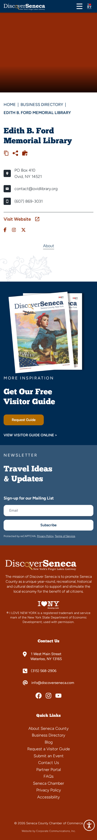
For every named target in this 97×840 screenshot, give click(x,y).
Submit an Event (49, 755)
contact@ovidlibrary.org (36, 188)
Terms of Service (65, 536)
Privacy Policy (45, 536)
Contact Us (48, 762)
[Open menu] (79, 6)
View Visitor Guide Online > (30, 435)
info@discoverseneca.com (52, 683)
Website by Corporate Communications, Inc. (48, 831)
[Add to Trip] (25, 153)
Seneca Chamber (48, 783)
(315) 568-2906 (43, 671)
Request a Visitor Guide (48, 748)
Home (10, 104)
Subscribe (48, 525)
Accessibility (48, 797)
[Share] (15, 153)
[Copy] (6, 153)
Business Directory (42, 104)
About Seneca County (48, 728)
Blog (49, 742)
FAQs (48, 776)
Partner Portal (48, 769)
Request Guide (24, 420)
